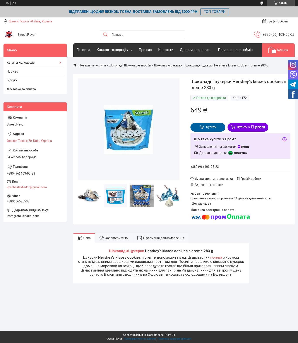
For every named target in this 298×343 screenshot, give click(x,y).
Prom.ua (170, 334)
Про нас (145, 50)
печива (216, 257)
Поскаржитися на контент (140, 338)
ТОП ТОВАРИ (215, 12)
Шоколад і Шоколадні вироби (130, 65)
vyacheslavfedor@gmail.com (27, 187)
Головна (83, 50)
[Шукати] (105, 34)
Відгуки (12, 80)
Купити (211, 127)
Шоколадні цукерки (168, 65)
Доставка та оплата (195, 50)
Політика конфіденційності (174, 338)
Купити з (243, 127)
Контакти (165, 50)
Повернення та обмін (235, 50)
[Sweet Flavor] (8, 34)
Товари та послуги (92, 65)
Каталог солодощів (112, 50)
